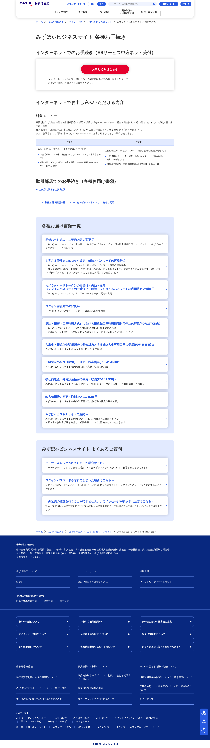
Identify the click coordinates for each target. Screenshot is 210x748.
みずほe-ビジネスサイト (99, 22)
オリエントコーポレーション (31, 727)
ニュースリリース (87, 571)
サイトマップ (146, 699)
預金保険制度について (153, 634)
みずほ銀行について (76, 4)
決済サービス (75, 22)
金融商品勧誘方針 (25, 666)
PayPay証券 (103, 727)
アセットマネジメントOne (128, 718)
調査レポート (169, 4)
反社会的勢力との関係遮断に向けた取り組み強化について (166, 688)
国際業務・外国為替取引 (127, 11)
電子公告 (64, 601)
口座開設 (204, 722)
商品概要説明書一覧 (26, 601)
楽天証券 (120, 727)
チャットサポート (204, 731)
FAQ (184, 4)
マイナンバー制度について (32, 634)
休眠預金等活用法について (94, 634)
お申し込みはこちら (105, 69)
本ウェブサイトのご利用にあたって (96, 699)
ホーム (39, 22)
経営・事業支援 (149, 12)
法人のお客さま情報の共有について (158, 666)
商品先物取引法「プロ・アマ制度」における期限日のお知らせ (104, 677)
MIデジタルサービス (58, 721)
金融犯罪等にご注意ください (93, 582)
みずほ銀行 (61, 718)
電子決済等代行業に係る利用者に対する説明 (39, 699)
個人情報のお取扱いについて (93, 666)
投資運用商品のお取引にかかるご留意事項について (166, 677)
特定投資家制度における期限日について (36, 677)
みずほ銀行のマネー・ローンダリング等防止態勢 (41, 688)
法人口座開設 (61, 12)
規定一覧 (48, 601)
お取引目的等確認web (91, 621)
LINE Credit (84, 727)
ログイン (204, 714)
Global (19, 582)
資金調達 (82, 12)
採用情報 (144, 571)
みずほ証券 (102, 718)
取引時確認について (29, 621)
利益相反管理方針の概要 (90, 688)
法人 (101, 4)
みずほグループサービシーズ (145, 727)
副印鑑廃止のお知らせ (30, 647)
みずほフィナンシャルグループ (32, 718)
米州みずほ (152, 718)
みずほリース (83, 721)
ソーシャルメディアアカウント (156, 582)
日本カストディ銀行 (31, 721)
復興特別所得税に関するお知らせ (97, 647)
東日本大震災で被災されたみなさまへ (161, 647)
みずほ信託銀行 (81, 718)
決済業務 (105, 12)
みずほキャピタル (62, 727)
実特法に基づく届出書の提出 (157, 621)
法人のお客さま (56, 22)
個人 (93, 4)
